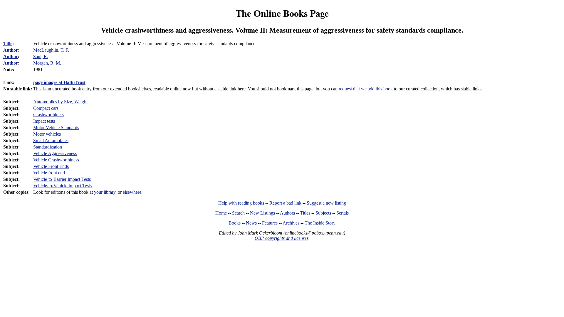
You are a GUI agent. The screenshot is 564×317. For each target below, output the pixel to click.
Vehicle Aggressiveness (55, 153)
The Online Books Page (282, 13)
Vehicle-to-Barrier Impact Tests (62, 179)
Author (10, 50)
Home (221, 212)
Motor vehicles (47, 133)
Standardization (47, 146)
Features (270, 222)
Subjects (323, 212)
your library (104, 192)
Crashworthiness (48, 114)
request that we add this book (366, 88)
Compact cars (45, 108)
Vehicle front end (49, 172)
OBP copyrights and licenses (281, 238)
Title (7, 43)
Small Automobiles (50, 140)
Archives (291, 222)
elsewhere (132, 192)
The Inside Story (320, 222)
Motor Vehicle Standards (56, 127)
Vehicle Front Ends (51, 166)
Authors (287, 212)
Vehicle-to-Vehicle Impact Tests (62, 185)
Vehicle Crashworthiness (56, 159)
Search (238, 212)
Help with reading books (241, 202)
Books (235, 222)
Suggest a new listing (326, 202)
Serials (342, 212)
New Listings (262, 212)
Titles (305, 212)
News (251, 222)
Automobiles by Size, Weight (60, 101)
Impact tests (44, 121)
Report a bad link (285, 202)
